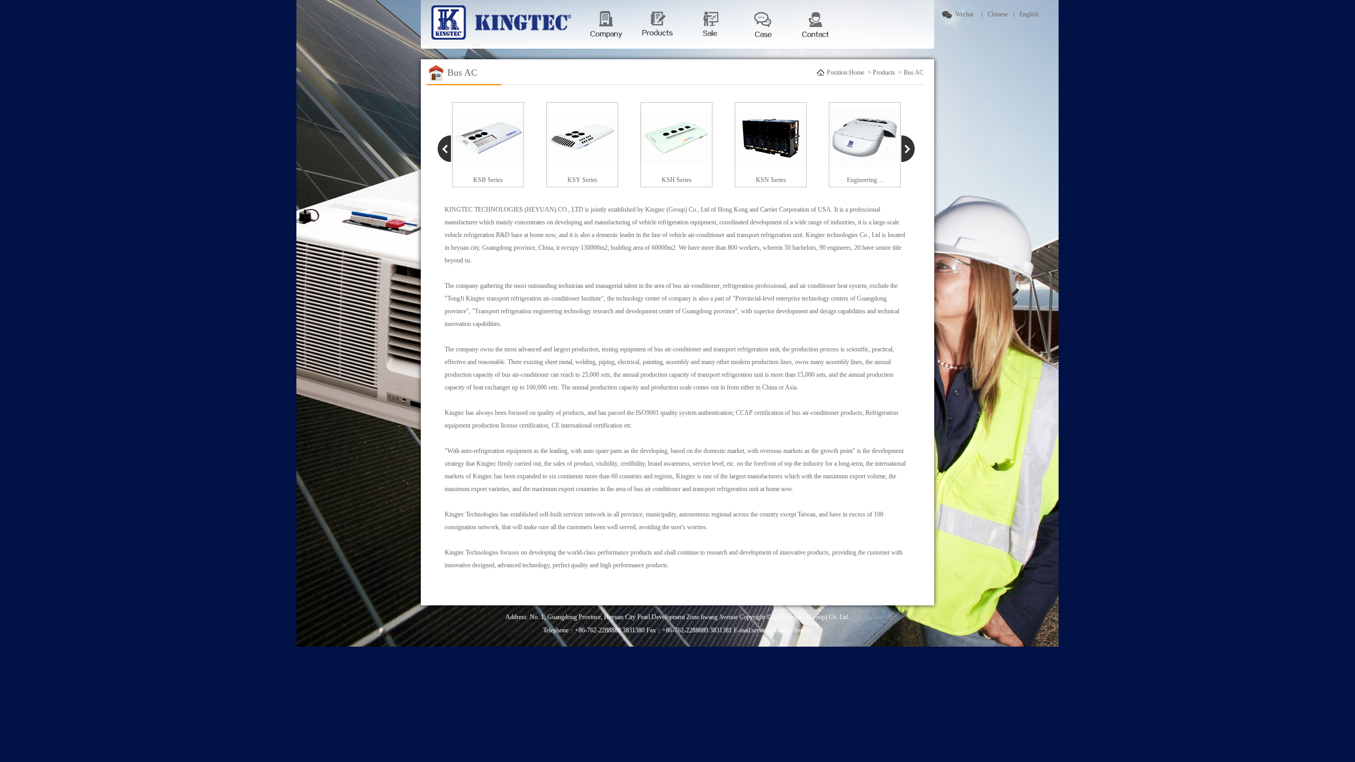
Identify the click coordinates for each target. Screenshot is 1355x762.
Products (885, 72)
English (1028, 14)
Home (857, 72)
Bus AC (914, 72)
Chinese (998, 14)
